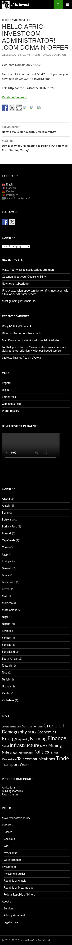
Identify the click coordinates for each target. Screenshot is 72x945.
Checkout (9, 839)
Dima (5, 333)
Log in (5, 390)
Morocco (7, 603)
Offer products (12, 860)
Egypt (5, 554)
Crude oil (53, 725)
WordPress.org (10, 411)
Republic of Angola (15, 881)
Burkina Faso (9, 526)
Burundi (6, 533)
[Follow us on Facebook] (5, 222)
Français (10, 188)
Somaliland (8, 652)
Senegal (6, 638)
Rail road (54, 753)
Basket (8, 832)
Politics (41, 751)
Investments (9, 867)
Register (6, 383)
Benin (5, 512)
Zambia (6, 693)
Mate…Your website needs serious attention (28, 270)
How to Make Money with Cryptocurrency (29, 129)
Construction (29, 726)
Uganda (6, 686)
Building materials (12, 791)
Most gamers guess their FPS (19, 301)
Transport (10, 765)
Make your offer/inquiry (16, 818)
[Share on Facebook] (5, 108)
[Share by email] (40, 109)
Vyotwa (36, 357)
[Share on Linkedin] (33, 109)
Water (24, 764)
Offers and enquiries (16, 20)
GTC (6, 846)
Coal (19, 727)
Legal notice (11, 922)
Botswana (8, 519)
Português (11, 195)
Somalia (6, 645)
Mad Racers (9, 340)
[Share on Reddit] (19, 108)
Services (8, 908)
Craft (40, 727)
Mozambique (9, 610)
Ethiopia (7, 561)
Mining (55, 745)
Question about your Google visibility (24, 277)
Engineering (23, 739)
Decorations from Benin (27, 333)
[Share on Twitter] (12, 108)
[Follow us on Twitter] (12, 222)
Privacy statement (14, 915)
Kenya (5, 589)
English (9, 184)
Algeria (6, 499)
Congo (6, 547)
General (6, 568)
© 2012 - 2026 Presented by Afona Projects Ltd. (26, 940)
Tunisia (6, 679)
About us (7, 901)
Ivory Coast (8, 582)
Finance (56, 738)
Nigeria (6, 624)
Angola (6, 505)
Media (43, 746)
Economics (46, 732)
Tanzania (7, 665)
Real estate (9, 759)
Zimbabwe (8, 700)
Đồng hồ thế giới (12, 326)
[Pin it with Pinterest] (26, 109)
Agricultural (8, 787)
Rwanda (7, 631)
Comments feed (11, 404)
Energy (9, 738)
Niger (5, 617)
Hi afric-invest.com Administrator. (40, 340)
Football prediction (13, 347)
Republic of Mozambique (18, 887)
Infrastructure (24, 745)
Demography (14, 732)
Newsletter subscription (16, 283)
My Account (11, 853)
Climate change (9, 727)
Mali (4, 596)
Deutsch (10, 191)
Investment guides (14, 874)
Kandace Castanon (54, 55)
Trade (62, 758)
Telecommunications (36, 759)
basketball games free (14, 357)
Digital (32, 732)
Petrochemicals (25, 753)
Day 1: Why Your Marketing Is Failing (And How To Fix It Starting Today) (35, 146)
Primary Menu (67, 4)
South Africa (9, 659)
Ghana (6, 575)
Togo (4, 672)
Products (7, 825)
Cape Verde (8, 540)
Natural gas (10, 752)
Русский (25, 198)
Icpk (28, 326)
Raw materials (10, 794)
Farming (38, 738)
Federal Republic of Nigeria (20, 894)
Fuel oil (5, 746)
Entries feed (9, 397)
